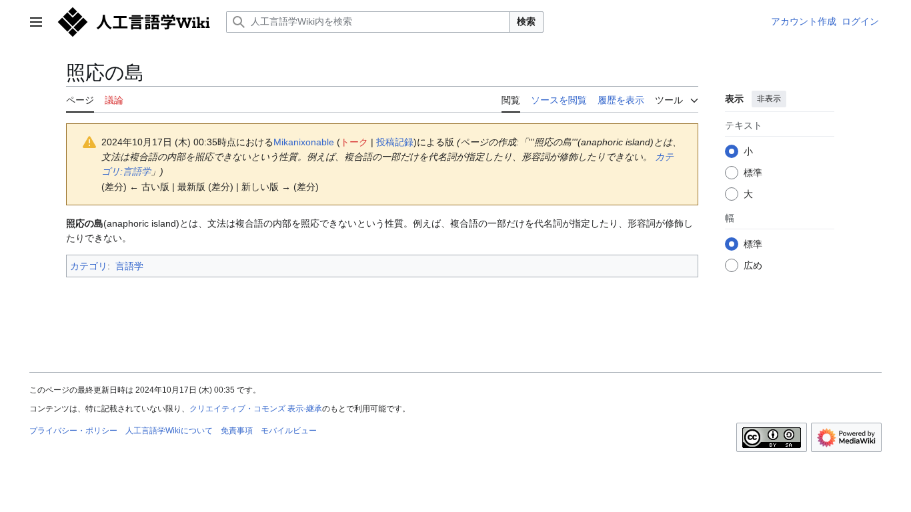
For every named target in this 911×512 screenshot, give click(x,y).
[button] (36, 22)
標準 (753, 172)
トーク (354, 142)
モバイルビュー (289, 430)
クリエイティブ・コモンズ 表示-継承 (255, 408)
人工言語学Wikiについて (169, 430)
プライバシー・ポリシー (73, 430)
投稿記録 (394, 142)
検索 (526, 21)
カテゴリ (88, 266)
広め (753, 265)
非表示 (769, 98)
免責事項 (237, 430)
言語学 (129, 266)
